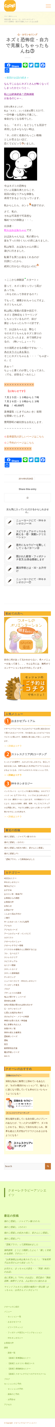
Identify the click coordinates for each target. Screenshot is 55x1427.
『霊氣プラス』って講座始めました (19, 859)
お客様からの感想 (11, 897)
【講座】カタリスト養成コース (21, 1363)
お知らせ (8, 905)
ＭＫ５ (7, 1056)
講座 (6, 1347)
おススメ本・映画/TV (13, 894)
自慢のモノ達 (10, 1028)
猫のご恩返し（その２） (14, 842)
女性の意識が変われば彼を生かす (18, 1004)
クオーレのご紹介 (11, 1306)
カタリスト (9, 937)
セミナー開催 (10, 965)
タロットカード (10, 969)
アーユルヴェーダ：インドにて (17, 933)
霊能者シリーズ (10, 1036)
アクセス (8, 925)
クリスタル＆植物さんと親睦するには (20, 949)
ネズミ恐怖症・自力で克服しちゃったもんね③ (27, 45)
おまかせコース (14, 1321)
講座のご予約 (13, 1394)
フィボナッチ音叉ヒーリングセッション (25, 1332)
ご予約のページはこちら (20, 442)
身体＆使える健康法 (12, 1032)
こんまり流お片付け (12, 913)
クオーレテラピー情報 (13, 945)
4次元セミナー (10, 878)
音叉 (6, 1044)
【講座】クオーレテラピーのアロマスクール (27, 1373)
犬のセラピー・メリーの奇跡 (16, 1016)
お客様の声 (9, 901)
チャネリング (10, 977)
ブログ (7, 988)
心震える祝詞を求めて (13, 1012)
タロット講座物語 (11, 973)
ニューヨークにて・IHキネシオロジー (20, 980)
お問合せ (11, 1399)
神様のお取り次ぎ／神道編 (15, 1020)
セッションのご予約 (12, 1383)
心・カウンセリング (27, 34)
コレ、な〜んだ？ (11, 953)
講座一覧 (11, 1352)
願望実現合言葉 (10, 1048)
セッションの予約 (15, 1388)
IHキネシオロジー (11, 882)
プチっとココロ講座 (12, 992)
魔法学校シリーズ (11, 1052)
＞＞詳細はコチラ (13, 745)
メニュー (8, 1311)
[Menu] (47, 6)
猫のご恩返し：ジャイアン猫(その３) (20, 836)
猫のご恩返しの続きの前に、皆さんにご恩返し (24, 847)
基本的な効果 (10, 1000)
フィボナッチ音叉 (11, 984)
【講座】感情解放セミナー (19, 1368)
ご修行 (7, 917)
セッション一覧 (14, 1316)
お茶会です (9, 909)
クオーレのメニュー (12, 941)
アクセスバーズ (10, 929)
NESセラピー (10, 886)
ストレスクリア (10, 957)
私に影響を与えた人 (12, 1024)
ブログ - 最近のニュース (10, 16)
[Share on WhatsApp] (27, 497)
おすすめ (8, 890)
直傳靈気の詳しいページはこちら (25, 436)
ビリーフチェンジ (15, 1327)
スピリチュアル (10, 961)
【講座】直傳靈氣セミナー (19, 1357)
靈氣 (6, 1040)
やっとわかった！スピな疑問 (16, 921)
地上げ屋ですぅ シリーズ (15, 996)
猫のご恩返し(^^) (11, 853)
